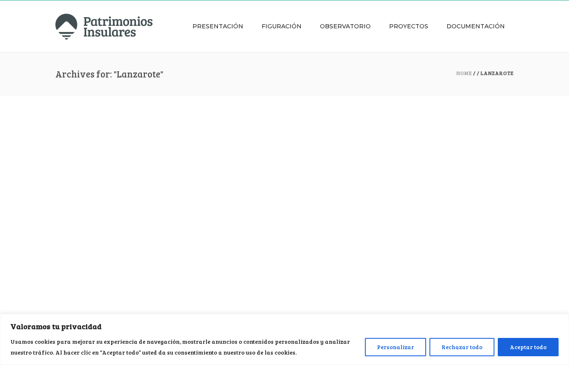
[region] (284, 339)
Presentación (217, 26)
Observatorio (345, 26)
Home (464, 73)
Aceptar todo (528, 347)
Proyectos (408, 26)
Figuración (282, 26)
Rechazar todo (462, 347)
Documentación (476, 26)
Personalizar (395, 347)
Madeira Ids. (82, 136)
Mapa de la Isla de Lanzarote (114, 238)
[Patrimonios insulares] (104, 26)
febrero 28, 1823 (77, 146)
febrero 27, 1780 (77, 248)
